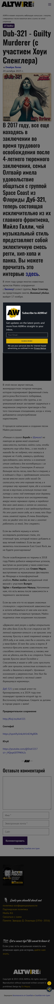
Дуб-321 (7, 688)
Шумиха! (37, 437)
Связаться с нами (12, 916)
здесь (32, 273)
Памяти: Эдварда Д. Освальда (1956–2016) (26, 920)
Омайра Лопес (13, 67)
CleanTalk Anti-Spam (32, 848)
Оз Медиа (25, 986)
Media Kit (8, 913)
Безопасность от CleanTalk (23, 995)
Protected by (27, 848)
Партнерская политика (15, 909)
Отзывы (8, 25)
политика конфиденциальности (20, 905)
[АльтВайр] (17, 4)
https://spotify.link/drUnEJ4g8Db (20, 733)
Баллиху (9, 289)
